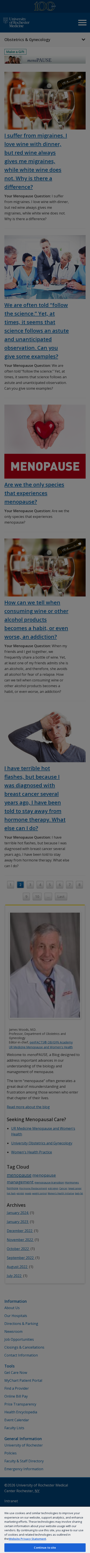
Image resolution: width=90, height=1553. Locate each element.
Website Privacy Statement (27, 1539)
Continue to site (45, 1547)
